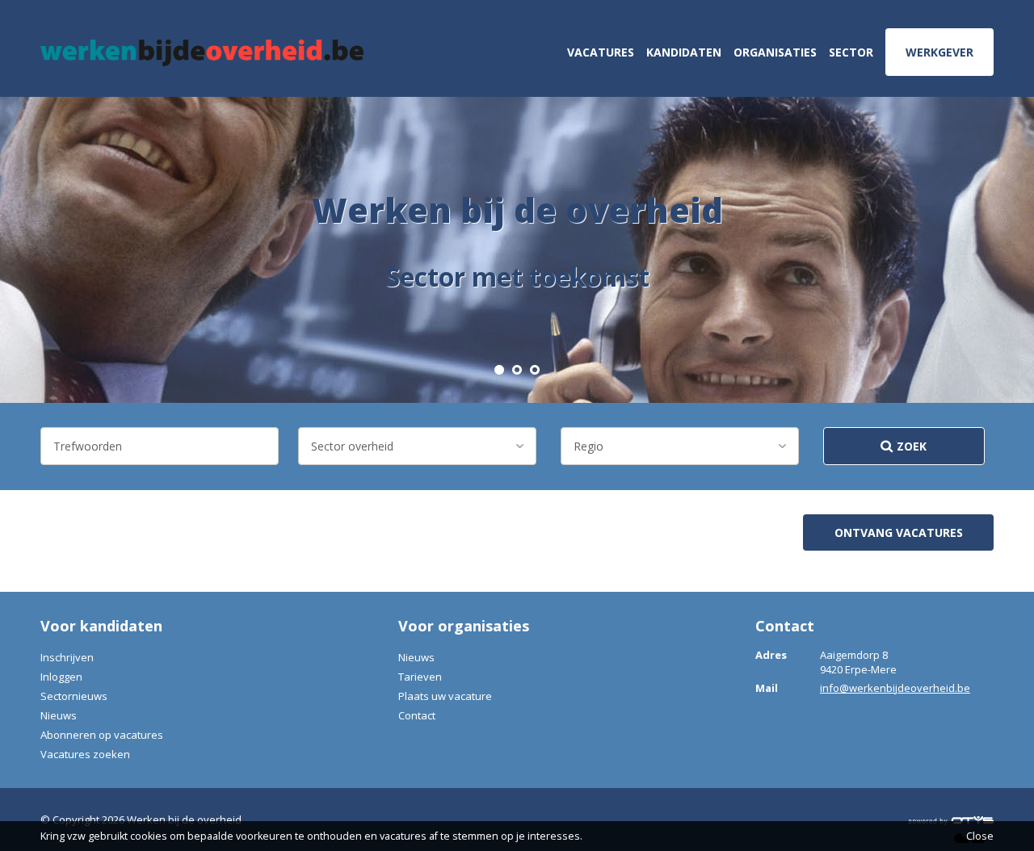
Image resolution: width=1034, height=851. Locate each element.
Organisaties (775, 52)
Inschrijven (67, 657)
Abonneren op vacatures (101, 734)
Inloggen (61, 676)
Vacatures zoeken (85, 754)
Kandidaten (683, 52)
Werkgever (939, 52)
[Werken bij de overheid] (202, 53)
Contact (416, 715)
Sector (851, 52)
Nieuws (58, 715)
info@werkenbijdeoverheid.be (895, 688)
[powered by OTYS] (951, 819)
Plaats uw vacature (445, 696)
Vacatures (600, 52)
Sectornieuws (73, 696)
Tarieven (420, 676)
